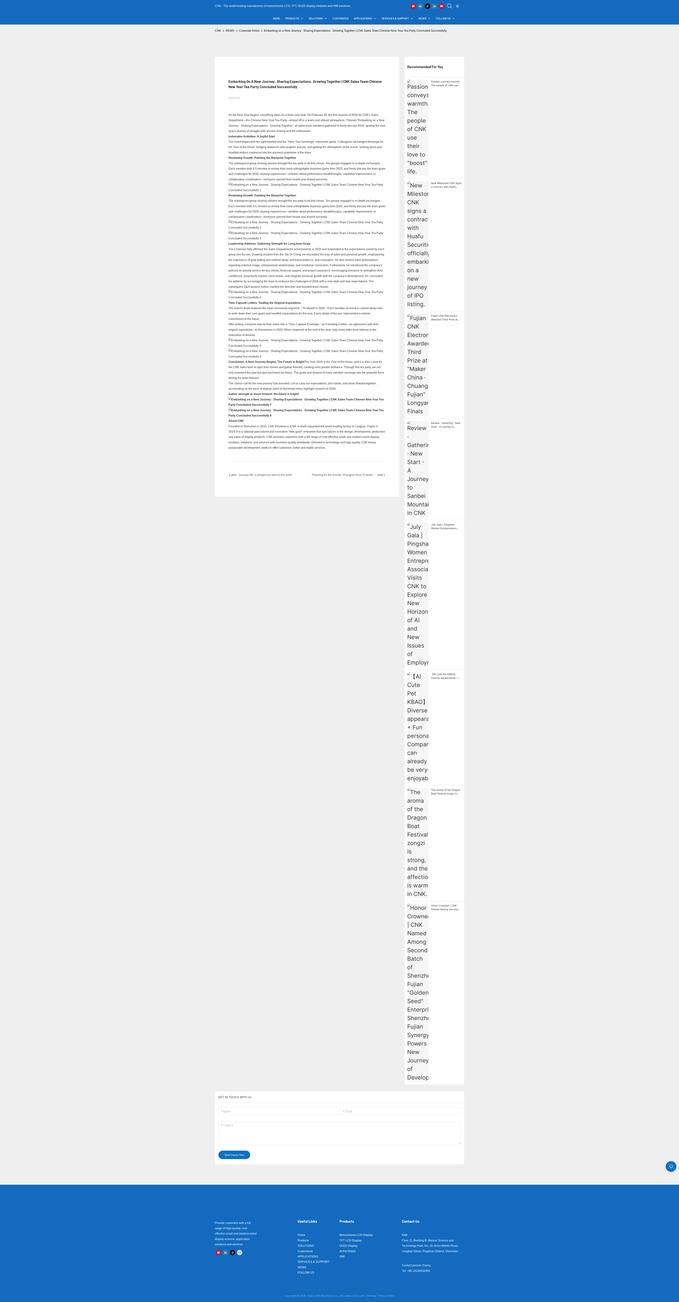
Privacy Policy (387, 1295)
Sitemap (371, 1295)
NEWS (230, 30)
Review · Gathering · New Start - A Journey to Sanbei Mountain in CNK (445, 425)
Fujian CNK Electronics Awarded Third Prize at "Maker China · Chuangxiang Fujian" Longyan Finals (444, 317)
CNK (218, 30)
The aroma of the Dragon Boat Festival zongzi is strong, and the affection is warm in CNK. (445, 791)
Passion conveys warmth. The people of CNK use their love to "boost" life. (445, 83)
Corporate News (249, 30)
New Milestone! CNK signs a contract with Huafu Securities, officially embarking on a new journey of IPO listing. (446, 185)
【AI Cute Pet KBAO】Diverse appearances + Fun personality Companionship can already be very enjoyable (446, 676)
